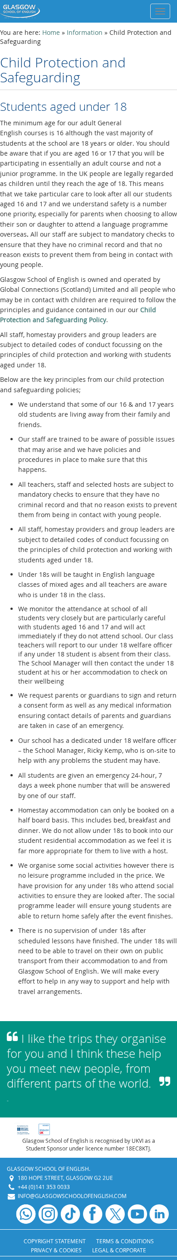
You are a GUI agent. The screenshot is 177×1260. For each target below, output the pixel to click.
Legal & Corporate (119, 1250)
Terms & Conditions (125, 1241)
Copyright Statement (55, 1241)
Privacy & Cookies (56, 1250)
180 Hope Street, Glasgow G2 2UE (65, 1177)
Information (85, 32)
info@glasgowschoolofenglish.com (72, 1195)
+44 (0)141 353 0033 (44, 1186)
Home (51, 32)
